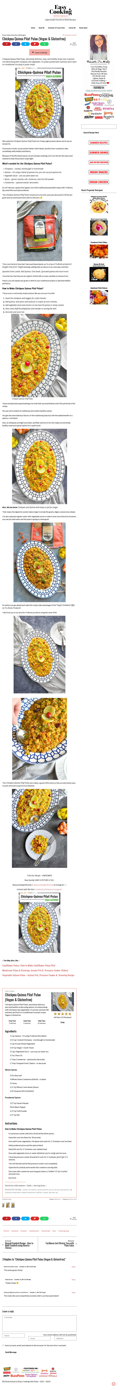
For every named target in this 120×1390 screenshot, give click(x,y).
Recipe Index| (83, 27)
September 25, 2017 (71, 35)
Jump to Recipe (40, 52)
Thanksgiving (63, 1231)
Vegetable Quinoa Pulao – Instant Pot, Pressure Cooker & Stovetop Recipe (38, 975)
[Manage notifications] (114, 1384)
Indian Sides (10, 35)
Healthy (23, 1231)
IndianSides (45, 1231)
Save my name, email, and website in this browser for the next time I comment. (35, 1345)
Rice (16, 35)
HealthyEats (34, 1231)
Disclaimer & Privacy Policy (56, 27)
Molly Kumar (9, 1279)
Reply (73, 1267)
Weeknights (22, 35)
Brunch (6, 1231)
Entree (4, 35)
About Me (41, 27)
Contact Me (72, 27)
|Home (33, 27)
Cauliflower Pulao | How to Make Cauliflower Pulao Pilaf (28, 965)
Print (62, 1022)
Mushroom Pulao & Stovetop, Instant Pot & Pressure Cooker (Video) (35, 970)
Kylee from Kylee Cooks (11, 1267)
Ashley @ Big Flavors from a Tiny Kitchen (16, 1292)
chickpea (14, 1231)
